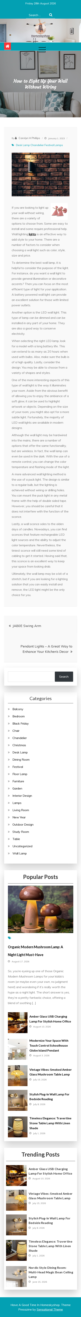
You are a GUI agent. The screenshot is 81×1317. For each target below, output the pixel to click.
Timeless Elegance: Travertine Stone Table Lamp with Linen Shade (50, 1123)
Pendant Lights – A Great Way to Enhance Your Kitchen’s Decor (46, 649)
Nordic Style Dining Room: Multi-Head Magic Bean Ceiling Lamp (51, 1272)
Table (16, 839)
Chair (15, 731)
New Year (19, 817)
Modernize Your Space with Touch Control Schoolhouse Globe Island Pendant (48, 1045)
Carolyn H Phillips (29, 138)
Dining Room (21, 759)
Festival (49, 145)
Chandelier (37, 145)
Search (64, 676)
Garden (17, 788)
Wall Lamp (19, 853)
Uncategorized (22, 846)
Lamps (58, 145)
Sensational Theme (50, 1309)
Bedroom (18, 716)
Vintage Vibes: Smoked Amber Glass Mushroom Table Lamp (51, 1196)
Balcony (17, 709)
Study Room (20, 832)
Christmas (19, 745)
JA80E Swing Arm (27, 626)
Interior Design (22, 795)
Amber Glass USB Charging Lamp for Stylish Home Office (50, 1171)
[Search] (51, 15)
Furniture (18, 781)
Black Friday (20, 723)
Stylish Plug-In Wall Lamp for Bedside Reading (49, 1220)
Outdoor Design (23, 824)
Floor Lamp (19, 774)
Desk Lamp (23, 145)
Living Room (20, 810)
